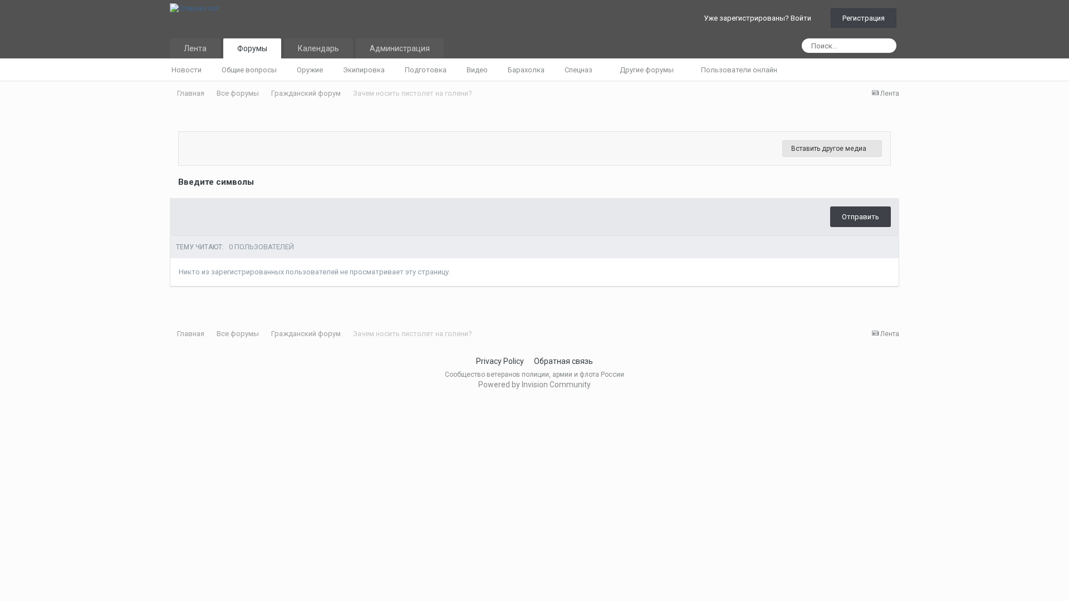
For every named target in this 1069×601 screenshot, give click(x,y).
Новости (186, 70)
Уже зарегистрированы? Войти (759, 18)
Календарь (318, 48)
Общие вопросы (249, 70)
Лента (195, 48)
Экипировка (364, 70)
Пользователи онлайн (739, 70)
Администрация (400, 48)
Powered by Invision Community (534, 384)
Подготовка (426, 70)
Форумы (252, 48)
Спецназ (579, 70)
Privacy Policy (500, 361)
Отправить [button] (860, 217)
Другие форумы (647, 70)
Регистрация (863, 18)
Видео (477, 70)
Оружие (310, 70)
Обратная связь (563, 361)
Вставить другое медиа (829, 148)
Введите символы (216, 182)
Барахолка (526, 70)
